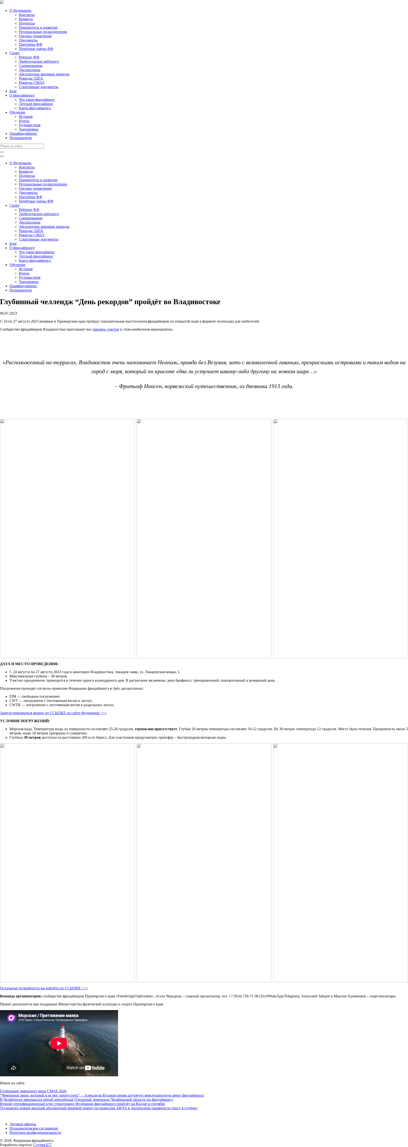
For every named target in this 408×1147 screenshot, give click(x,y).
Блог (13, 91)
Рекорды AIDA (31, 78)
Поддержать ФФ (13, 1116)
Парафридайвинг (23, 133)
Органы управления (35, 36)
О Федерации (20, 10)
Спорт (14, 53)
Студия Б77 (42, 1145)
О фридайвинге (22, 95)
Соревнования (30, 66)
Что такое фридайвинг (37, 100)
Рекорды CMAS (31, 83)
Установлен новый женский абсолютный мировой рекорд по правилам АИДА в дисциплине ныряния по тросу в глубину (99, 1108)
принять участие (106, 329)
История (26, 117)
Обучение (17, 112)
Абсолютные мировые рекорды (44, 74)
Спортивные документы (38, 87)
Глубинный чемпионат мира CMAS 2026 (33, 1091)
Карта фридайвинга (35, 108)
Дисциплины (29, 70)
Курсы (24, 121)
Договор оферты (22, 1124)
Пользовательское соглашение (33, 1128)
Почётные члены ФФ (36, 49)
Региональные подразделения (43, 32)
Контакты (27, 15)
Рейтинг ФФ (29, 57)
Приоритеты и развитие (38, 27)
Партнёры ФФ (30, 44)
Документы (28, 40)
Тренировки (28, 129)
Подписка (27, 23)
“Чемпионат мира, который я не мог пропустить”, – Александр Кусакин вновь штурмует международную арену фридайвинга (102, 1095)
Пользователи (20, 138)
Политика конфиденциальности (35, 1133)
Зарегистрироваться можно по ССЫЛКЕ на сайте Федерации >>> (53, 713)
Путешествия (29, 125)
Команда (26, 19)
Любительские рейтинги (39, 61)
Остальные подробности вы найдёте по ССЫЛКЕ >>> (44, 988)
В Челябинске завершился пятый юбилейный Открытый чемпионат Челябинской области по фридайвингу (86, 1100)
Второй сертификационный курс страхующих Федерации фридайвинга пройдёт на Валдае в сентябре (82, 1104)
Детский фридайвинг (36, 104)
